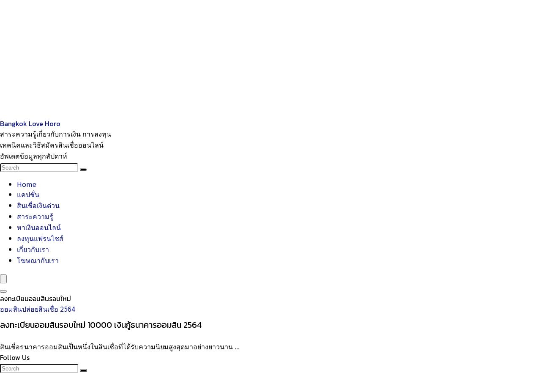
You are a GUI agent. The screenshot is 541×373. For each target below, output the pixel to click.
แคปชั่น (28, 194)
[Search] (83, 169)
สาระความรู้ (35, 216)
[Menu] (3, 278)
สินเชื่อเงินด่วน (38, 205)
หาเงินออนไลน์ (39, 227)
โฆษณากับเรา (38, 260)
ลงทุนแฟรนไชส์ (40, 238)
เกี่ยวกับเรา (33, 249)
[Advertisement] (253, 59)
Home (26, 184)
